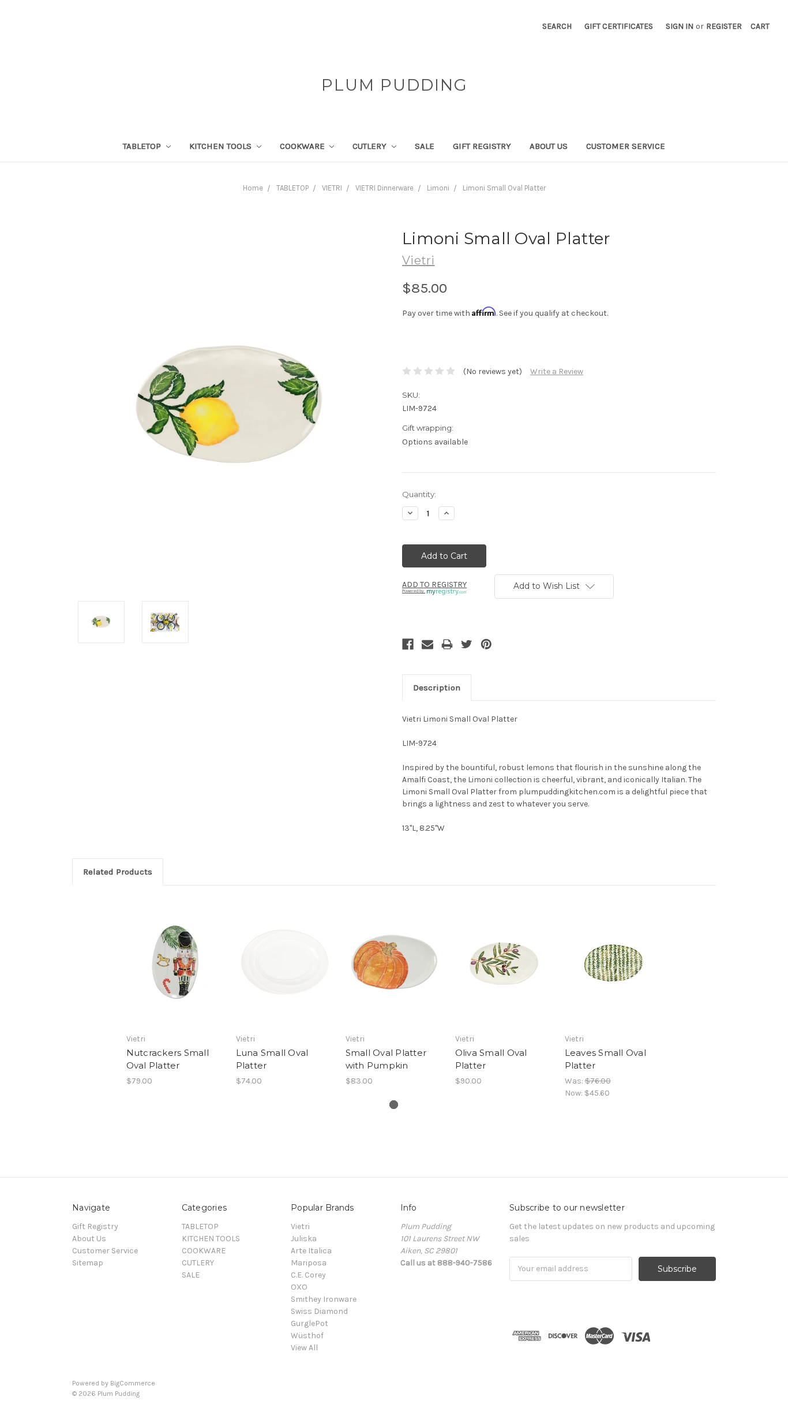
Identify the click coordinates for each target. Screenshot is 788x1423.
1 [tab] (393, 1104)
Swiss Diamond (319, 1311)
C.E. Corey (308, 1275)
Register (724, 26)
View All (304, 1348)
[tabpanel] (175, 992)
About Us (549, 146)
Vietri (300, 1226)
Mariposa (309, 1263)
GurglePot (309, 1323)
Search (557, 26)
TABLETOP (143, 146)
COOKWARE (303, 146)
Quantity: (419, 494)
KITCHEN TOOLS (221, 146)
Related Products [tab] (117, 872)
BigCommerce (132, 1383)
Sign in (679, 26)
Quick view (175, 952)
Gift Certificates (618, 26)
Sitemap (87, 1263)
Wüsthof (307, 1335)
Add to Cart (175, 972)
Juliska (304, 1238)
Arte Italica (311, 1251)
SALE (424, 146)
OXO (299, 1287)
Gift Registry (482, 146)
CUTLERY (370, 146)
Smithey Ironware (324, 1299)
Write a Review (556, 371)
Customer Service (625, 146)
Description (436, 687)
